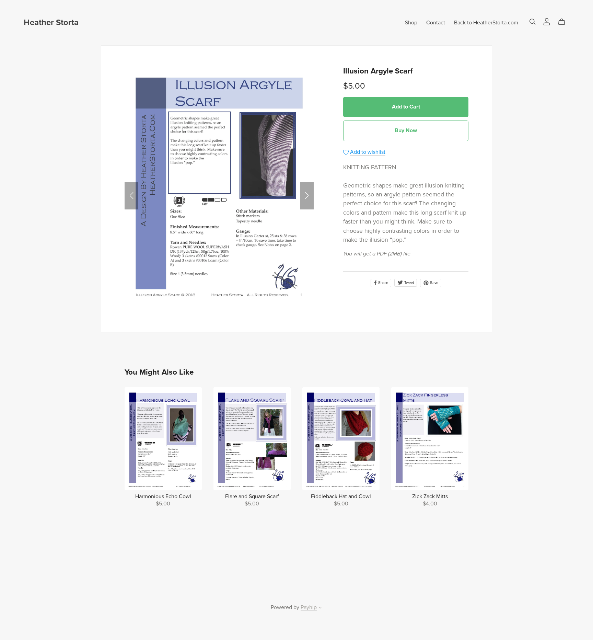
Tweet (408, 283)
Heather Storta (51, 22)
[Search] (533, 22)
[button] (131, 195)
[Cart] (564, 22)
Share (382, 283)
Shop (411, 22)
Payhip (309, 607)
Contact (435, 22)
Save (433, 283)
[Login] (547, 21)
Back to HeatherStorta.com (486, 22)
